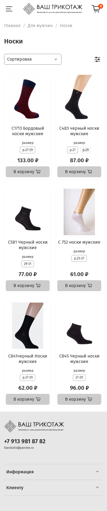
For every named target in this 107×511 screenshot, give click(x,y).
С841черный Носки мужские (27, 358)
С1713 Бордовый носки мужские (28, 131)
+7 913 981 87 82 (25, 441)
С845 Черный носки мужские (79, 358)
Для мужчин (40, 25)
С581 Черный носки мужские (28, 245)
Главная (12, 25)
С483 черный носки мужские (79, 131)
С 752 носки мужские (79, 242)
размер (27, 143)
